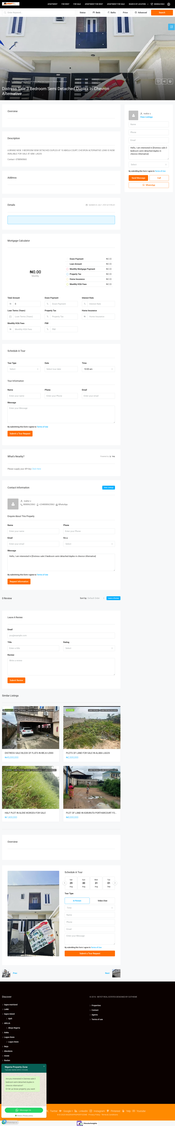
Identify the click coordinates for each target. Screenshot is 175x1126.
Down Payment (51, 298)
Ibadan (7, 1060)
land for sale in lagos (109, 710)
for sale (77, 4)
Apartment (52, 4)
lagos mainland (11, 1005)
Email (84, 390)
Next (107, 973)
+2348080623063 (46, 504)
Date (47, 363)
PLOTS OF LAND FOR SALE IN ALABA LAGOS (88, 753)
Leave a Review (113, 598)
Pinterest (115, 1111)
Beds (97, 12)
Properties (96, 1005)
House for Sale (33, 710)
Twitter (53, 1111)
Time (84, 363)
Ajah (10, 1018)
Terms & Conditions (109, 1115)
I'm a (65, 538)
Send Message (138, 178)
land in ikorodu (50, 770)
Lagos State (9, 1037)
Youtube (140, 1111)
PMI (46, 323)
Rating (66, 642)
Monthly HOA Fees (16, 323)
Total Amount (14, 298)
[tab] (171, 27)
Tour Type (12, 363)
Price (125, 12)
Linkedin (83, 1111)
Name (10, 390)
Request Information (19, 581)
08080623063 (159, 4)
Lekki (6, 1009)
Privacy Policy (94, 1115)
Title (10, 642)
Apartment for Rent (94, 4)
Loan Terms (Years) (16, 310)
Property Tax (50, 310)
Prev (15, 973)
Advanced (142, 12)
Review (11, 655)
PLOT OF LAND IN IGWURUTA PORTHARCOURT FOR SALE (94, 813)
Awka (6, 1032)
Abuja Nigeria (14, 1028)
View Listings (108, 488)
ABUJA (7, 1023)
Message (12, 402)
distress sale (38, 770)
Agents (95, 1015)
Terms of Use (42, 427)
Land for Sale (94, 710)
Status (83, 12)
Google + (68, 1111)
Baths (113, 12)
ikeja (6, 1046)
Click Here (36, 469)
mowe (6, 1056)
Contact (95, 1010)
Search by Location (137, 4)
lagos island (9, 1014)
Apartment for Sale (116, 4)
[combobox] (24, 369)
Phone (47, 390)
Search (162, 12)
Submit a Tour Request (20, 433)
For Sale (23, 710)
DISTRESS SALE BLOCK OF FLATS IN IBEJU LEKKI (29, 753)
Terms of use (97, 1019)
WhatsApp (63, 504)
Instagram (99, 1111)
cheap (43, 710)
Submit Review (16, 680)
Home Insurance (89, 310)
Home (7, 82)
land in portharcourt (109, 770)
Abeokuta (8, 1051)
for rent (65, 4)
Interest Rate (88, 298)
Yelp (128, 1111)
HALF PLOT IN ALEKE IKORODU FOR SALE (25, 813)
